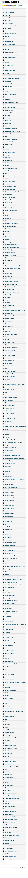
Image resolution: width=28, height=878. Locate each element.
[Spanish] (3, 5)
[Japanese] (17, 5)
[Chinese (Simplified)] (7, 5)
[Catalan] (5, 5)
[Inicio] (10, 2)
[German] (13, 5)
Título (4, 10)
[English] (9, 5)
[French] (11, 5)
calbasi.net (14, 867)
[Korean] (19, 5)
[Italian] (15, 5)
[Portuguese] (21, 5)
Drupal (23, 867)
